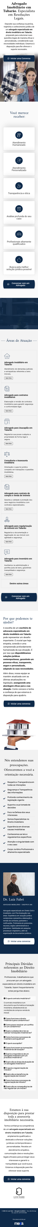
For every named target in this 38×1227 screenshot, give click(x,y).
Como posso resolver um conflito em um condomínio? (18, 1025)
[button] (19, 998)
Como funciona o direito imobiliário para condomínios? (16, 1019)
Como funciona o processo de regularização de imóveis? (17, 1081)
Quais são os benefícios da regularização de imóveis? (16, 1075)
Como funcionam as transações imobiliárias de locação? (18, 1048)
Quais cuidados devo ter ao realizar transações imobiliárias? (18, 1032)
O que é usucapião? (14, 1043)
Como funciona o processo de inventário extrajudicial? (17, 1038)
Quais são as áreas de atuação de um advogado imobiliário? (19, 1063)
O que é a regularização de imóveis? (16, 1069)
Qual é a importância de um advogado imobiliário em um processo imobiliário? (16, 1056)
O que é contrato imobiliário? (18, 998)
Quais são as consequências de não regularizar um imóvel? (18, 1087)
